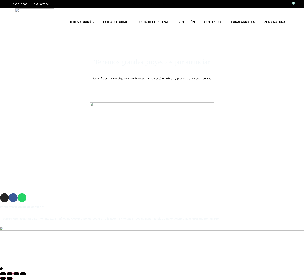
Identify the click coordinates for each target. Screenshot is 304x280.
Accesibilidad (143, 218)
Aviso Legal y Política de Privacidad (108, 218)
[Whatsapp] (22, 197)
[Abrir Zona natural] (289, 22)
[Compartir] (16, 273)
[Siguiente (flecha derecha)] (10, 278)
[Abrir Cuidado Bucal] (130, 22)
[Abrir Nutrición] (197, 22)
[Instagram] (4, 197)
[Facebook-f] (13, 197)
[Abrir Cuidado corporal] (171, 22)
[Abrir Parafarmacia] (257, 22)
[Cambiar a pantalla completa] (10, 273)
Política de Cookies (69, 218)
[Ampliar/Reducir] (3, 273)
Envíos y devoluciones (169, 218)
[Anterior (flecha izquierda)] (3, 278)
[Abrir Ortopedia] (224, 22)
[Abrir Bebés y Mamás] (95, 22)
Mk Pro (214, 218)
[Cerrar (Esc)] (23, 273)
